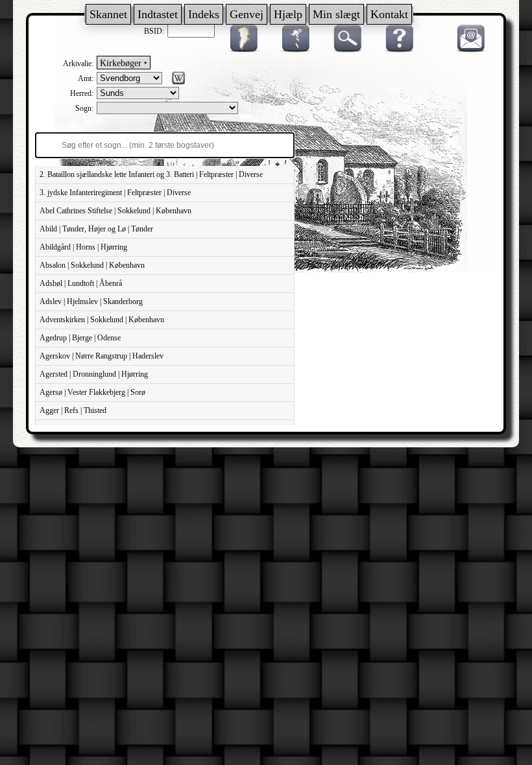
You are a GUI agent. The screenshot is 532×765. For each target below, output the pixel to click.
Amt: (85, 78)
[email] (468, 50)
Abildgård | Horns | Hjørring (83, 247)
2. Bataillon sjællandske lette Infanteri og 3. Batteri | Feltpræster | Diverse (151, 174)
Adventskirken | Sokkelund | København (102, 319)
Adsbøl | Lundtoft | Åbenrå (81, 283)
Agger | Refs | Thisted (73, 410)
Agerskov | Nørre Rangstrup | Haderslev (101, 355)
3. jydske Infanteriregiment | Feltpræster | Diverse (115, 192)
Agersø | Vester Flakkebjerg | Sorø (92, 392)
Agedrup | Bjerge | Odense (80, 337)
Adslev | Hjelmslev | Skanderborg (91, 301)
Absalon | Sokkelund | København (92, 265)
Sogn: (84, 108)
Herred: (81, 93)
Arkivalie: (78, 63)
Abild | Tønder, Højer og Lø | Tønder (96, 228)
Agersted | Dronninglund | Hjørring (94, 374)
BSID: (154, 31)
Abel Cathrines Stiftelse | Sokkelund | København (115, 210)
